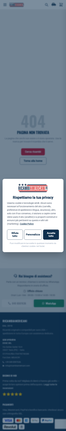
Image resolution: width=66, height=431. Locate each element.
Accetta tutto (51, 234)
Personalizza (33, 234)
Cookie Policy (27, 224)
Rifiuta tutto (15, 234)
